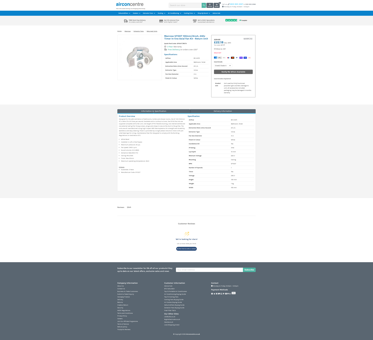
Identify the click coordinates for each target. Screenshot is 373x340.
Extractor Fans (148, 13)
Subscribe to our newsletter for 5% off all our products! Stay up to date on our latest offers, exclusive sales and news (144, 269)
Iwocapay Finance (123, 297)
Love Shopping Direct (171, 325)
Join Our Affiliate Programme (127, 321)
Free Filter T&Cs (170, 310)
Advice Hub (216, 13)
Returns (120, 302)
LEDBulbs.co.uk (169, 317)
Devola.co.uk (168, 322)
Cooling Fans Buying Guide (173, 299)
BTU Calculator (169, 289)
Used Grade (218, 62)
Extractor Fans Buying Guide (174, 308)
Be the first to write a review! (186, 249)
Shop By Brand (203, 13)
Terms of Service (123, 324)
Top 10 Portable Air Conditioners (175, 291)
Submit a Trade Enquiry (125, 294)
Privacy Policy (122, 316)
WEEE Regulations (123, 310)
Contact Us (121, 289)
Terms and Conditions (125, 313)
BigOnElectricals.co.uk (172, 319)
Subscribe (249, 270)
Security (120, 308)
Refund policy (122, 327)
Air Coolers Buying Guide (173, 302)
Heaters (135, 13)
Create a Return (122, 305)
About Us (120, 286)
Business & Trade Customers (127, 291)
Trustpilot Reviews (123, 329)
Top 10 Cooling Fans (171, 297)
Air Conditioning (173, 13)
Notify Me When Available (233, 72)
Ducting (160, 13)
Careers (120, 319)
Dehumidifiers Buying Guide (174, 305)
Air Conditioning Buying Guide (175, 294)
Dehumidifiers (123, 13)
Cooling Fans (188, 13)
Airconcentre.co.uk (193, 334)
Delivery (120, 299)
